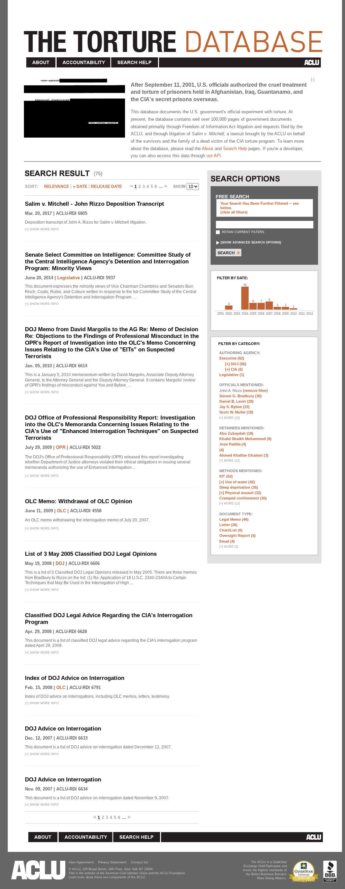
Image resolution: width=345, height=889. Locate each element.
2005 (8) (253, 306)
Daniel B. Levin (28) (236, 401)
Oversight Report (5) (237, 536)
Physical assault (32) (243, 493)
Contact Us (139, 862)
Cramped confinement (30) (243, 498)
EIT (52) (226, 476)
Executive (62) (231, 358)
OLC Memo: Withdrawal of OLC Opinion (78, 501)
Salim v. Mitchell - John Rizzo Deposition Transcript (94, 204)
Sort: (33, 189)
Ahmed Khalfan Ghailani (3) (244, 455)
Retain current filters (242, 232)
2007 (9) (269, 306)
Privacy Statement (112, 862)
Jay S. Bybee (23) (234, 407)
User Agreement (81, 862)
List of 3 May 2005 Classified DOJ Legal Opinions (91, 554)
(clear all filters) (234, 212)
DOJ (60, 563)
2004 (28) (245, 298)
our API (214, 155)
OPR (60, 447)
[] (251, 242)
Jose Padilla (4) (232, 444)
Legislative (68, 277)
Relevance (56, 186)
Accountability (84, 62)
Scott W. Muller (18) (236, 412)
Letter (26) (228, 525)
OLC (61, 510)
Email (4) (227, 541)
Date (81, 186)
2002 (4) (228, 308)
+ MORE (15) (229, 418)
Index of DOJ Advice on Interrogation (74, 678)
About (41, 62)
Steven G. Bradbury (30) (240, 396)
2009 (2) (285, 308)
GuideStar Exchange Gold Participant (305, 871)
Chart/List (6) (231, 530)
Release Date (106, 186)
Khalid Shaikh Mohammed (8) (245, 439)
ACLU (241, 62)
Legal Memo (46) (234, 519)
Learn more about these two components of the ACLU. (107, 877)
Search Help (135, 62)
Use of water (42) (240, 482)
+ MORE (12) (229, 503)
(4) (221, 450)
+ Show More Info (42, 229)
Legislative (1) (231, 375)
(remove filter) (255, 391)
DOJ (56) (238, 364)
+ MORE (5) (228, 546)
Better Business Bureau (330, 871)
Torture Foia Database (175, 38)
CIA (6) (237, 369)
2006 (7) (261, 306)
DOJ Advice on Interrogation (63, 728)
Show (180, 187)
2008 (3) (277, 308)
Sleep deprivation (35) (238, 487)
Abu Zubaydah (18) (236, 433)
